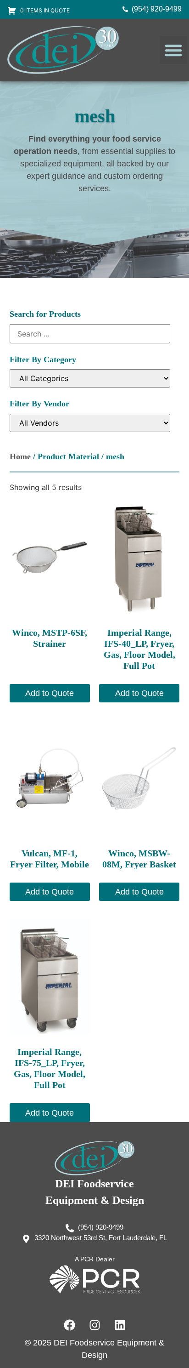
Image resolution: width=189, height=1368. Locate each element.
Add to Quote (49, 693)
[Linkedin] (119, 1325)
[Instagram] (94, 1325)
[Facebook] (69, 1325)
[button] (173, 50)
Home (20, 456)
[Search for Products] (90, 333)
